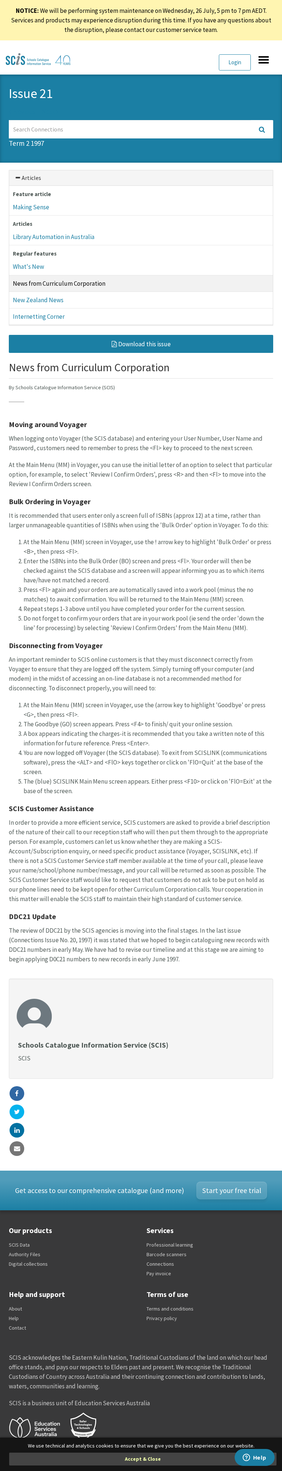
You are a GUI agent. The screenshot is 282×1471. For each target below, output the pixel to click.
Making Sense (31, 207)
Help (14, 1318)
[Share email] (17, 1148)
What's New (28, 267)
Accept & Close (143, 1459)
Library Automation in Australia (53, 237)
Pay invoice (159, 1273)
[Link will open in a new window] (38, 1427)
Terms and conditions (170, 1308)
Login (234, 62)
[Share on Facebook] (17, 1093)
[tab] (141, 177)
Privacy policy (162, 1318)
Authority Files (24, 1254)
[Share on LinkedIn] (17, 1130)
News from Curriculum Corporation (59, 283)
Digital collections (28, 1264)
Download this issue (144, 344)
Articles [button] (31, 177)
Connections (160, 1264)
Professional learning (170, 1245)
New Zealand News (38, 300)
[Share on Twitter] (17, 1112)
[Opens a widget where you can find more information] (254, 1458)
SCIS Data (19, 1245)
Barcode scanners (167, 1254)
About (15, 1308)
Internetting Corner (39, 316)
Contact (17, 1327)
